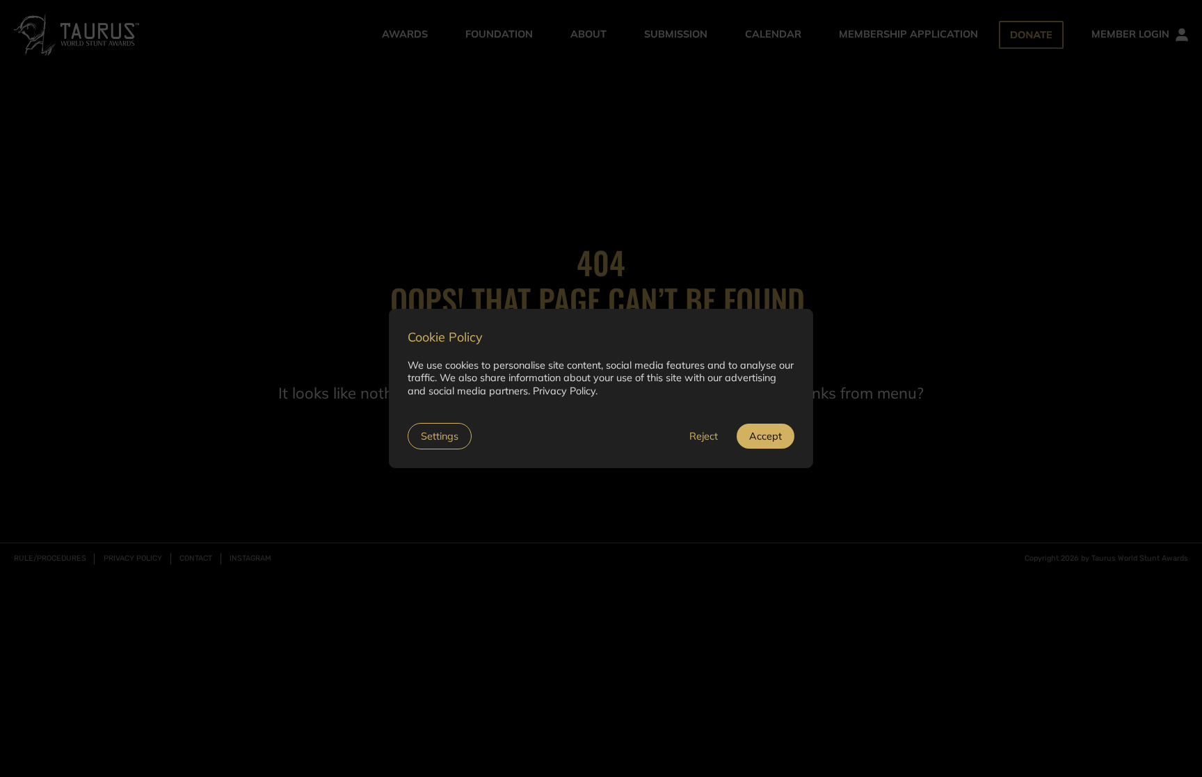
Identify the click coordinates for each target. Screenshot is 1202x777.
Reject (703, 436)
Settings (439, 436)
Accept (765, 436)
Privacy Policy (564, 391)
